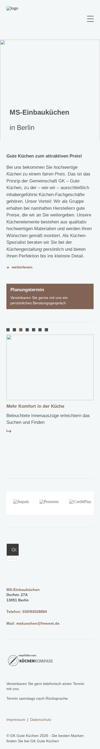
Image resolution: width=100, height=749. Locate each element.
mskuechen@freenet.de (37, 623)
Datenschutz (40, 719)
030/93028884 (34, 611)
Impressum (15, 719)
